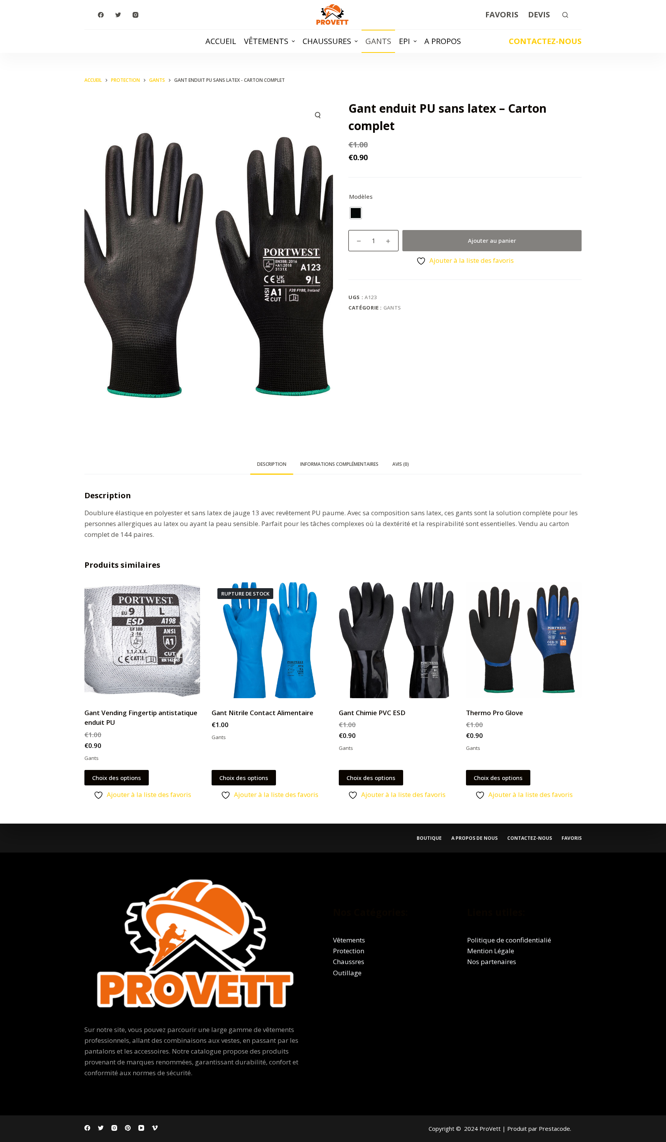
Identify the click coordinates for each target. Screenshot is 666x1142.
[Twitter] (118, 15)
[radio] (356, 213)
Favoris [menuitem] (501, 14)
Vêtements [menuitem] (266, 41)
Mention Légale (490, 950)
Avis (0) (400, 464)
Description (271, 464)
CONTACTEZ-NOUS (545, 41)
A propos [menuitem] (442, 41)
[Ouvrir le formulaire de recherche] (565, 15)
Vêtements (349, 940)
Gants (392, 307)
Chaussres (348, 961)
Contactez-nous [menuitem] (529, 838)
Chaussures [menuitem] (327, 41)
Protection (348, 950)
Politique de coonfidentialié (509, 940)
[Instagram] (135, 15)
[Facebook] (101, 15)
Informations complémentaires (339, 464)
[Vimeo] (155, 1128)
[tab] (271, 464)
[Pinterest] (128, 1128)
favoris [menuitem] (572, 838)
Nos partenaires (491, 961)
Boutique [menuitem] (429, 838)
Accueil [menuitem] (220, 41)
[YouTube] (141, 1128)
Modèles (361, 196)
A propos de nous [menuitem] (474, 838)
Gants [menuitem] (378, 41)
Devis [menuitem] (539, 14)
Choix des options (116, 778)
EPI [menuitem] (404, 41)
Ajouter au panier (492, 240)
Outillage (347, 972)
